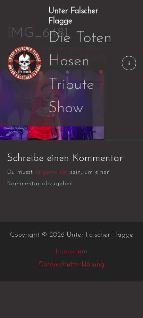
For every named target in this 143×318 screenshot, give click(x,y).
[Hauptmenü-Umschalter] (129, 63)
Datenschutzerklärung (71, 264)
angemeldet (51, 172)
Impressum (71, 251)
